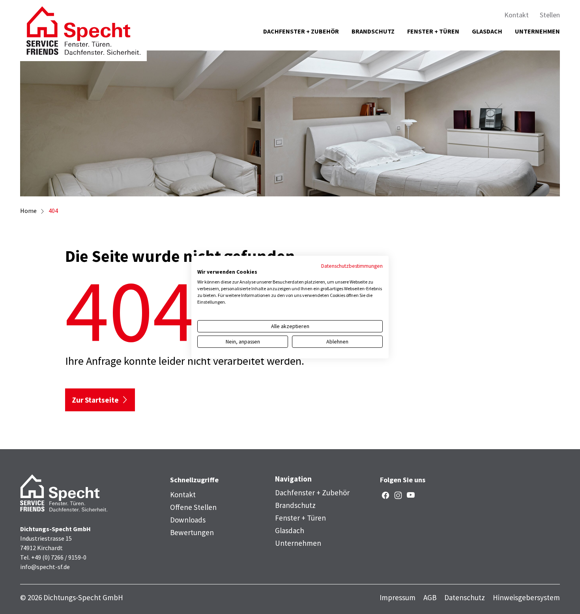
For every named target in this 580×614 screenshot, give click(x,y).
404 (53, 211)
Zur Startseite (95, 400)
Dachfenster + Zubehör (301, 31)
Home (28, 211)
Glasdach (487, 31)
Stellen (550, 14)
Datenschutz (464, 597)
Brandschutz (373, 31)
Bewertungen (192, 532)
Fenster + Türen (433, 31)
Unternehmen (537, 31)
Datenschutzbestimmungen (352, 265)
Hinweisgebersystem (526, 597)
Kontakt (516, 14)
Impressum (397, 597)
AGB (429, 597)
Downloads (188, 519)
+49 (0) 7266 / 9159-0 (58, 557)
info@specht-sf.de (45, 567)
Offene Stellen (193, 507)
